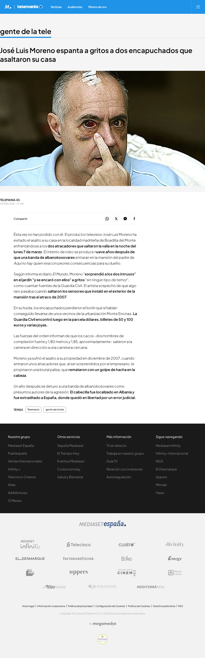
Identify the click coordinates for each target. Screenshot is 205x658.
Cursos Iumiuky (68, 469)
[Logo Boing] (126, 559)
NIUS (159, 461)
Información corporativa (51, 606)
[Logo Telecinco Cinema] (127, 572)
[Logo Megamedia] (104, 623)
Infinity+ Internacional (172, 453)
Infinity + (14, 469)
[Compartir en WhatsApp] (107, 219)
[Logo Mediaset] (102, 526)
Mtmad (161, 485)
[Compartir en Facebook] (134, 219)
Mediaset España (21, 445)
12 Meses (14, 500)
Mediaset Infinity (168, 445)
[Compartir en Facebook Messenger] (125, 219)
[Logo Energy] (175, 559)
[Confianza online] (103, 643)
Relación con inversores (125, 469)
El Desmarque (166, 469)
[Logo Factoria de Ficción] (78, 559)
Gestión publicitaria (164, 606)
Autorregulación (119, 477)
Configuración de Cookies (110, 606)
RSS (180, 606)
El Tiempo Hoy (68, 453)
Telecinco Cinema (22, 477)
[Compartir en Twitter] (116, 219)
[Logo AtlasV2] (54, 587)
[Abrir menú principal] (198, 7)
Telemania (33, 409)
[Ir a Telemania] (30, 7)
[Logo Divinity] (175, 545)
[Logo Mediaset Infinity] (30, 545)
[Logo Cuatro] (127, 545)
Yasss (160, 493)
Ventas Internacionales (25, 461)
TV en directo (117, 445)
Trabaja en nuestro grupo (125, 453)
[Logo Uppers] (78, 573)
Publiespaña (17, 453)
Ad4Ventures (17, 493)
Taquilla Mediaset (70, 445)
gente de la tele (25, 31)
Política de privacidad (80, 606)
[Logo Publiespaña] (102, 587)
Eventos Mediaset (70, 461)
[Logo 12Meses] (175, 572)
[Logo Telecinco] (78, 545)
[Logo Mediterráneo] (151, 586)
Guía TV (112, 461)
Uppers (161, 477)
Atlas (11, 485)
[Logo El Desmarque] (30, 558)
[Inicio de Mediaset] (8, 7)
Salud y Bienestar (70, 477)
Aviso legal (28, 606)
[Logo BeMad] (30, 573)
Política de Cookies (139, 606)
